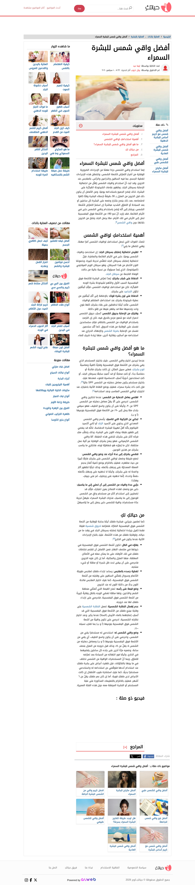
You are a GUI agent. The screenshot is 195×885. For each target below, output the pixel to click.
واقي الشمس (124, 222)
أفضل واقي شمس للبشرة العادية (161, 150)
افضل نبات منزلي (60, 367)
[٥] (114, 538)
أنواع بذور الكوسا (60, 420)
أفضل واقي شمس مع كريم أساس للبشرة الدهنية (160, 135)
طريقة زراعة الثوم (60, 402)
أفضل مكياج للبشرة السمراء (160, 170)
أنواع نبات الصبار (61, 396)
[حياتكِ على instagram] (26, 880)
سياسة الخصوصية (136, 867)
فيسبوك (150, 756)
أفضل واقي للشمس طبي (161, 161)
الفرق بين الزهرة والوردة (56, 408)
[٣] (82, 381)
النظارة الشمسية (91, 606)
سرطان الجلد (112, 274)
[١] (116, 222)
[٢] (123, 245)
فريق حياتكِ (71, 867)
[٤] (93, 390)
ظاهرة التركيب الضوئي (57, 414)
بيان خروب (135, 70)
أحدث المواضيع (53, 8)
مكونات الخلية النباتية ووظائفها (52, 390)
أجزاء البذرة (63, 378)
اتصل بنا (53, 867)
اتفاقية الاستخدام (110, 867)
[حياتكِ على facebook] (31, 880)
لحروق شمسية (93, 526)
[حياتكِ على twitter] (35, 880)
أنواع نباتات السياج (59, 373)
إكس (138, 756)
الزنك (100, 423)
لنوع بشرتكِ (138, 369)
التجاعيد (128, 291)
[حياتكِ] (158, 7)
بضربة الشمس (111, 331)
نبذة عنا (89, 867)
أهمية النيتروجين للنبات (57, 384)
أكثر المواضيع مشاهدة (34, 8)
